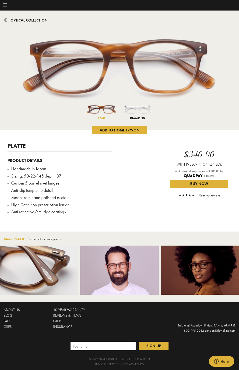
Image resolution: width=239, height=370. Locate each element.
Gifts (57, 321)
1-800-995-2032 (192, 331)
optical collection (29, 20)
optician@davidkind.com (220, 331)
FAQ (7, 321)
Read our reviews (209, 195)
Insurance (62, 326)
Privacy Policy (134, 364)
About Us (12, 309)
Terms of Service (107, 364)
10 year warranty (69, 309)
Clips (8, 326)
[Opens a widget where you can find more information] (221, 362)
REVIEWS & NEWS (67, 315)
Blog (8, 315)
